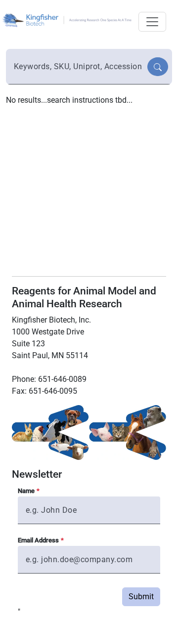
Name (26, 490)
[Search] (157, 66)
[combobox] (77, 67)
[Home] (68, 19)
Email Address (38, 540)
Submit (141, 596)
